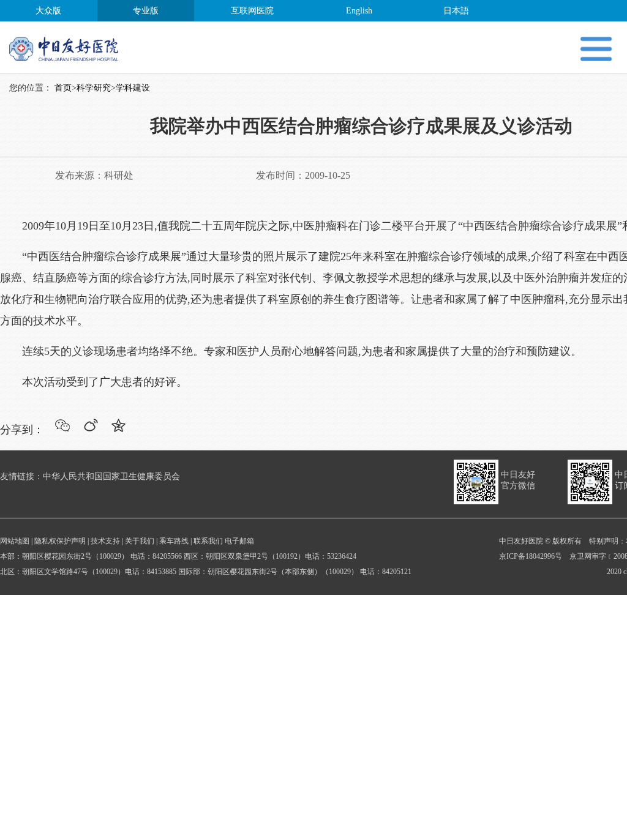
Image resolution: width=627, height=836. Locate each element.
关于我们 (139, 541)
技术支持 (105, 541)
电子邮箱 (239, 541)
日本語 (456, 10)
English (359, 10)
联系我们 (208, 541)
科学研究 (94, 87)
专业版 (146, 10)
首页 (63, 87)
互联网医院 (252, 10)
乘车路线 (174, 541)
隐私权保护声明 (60, 541)
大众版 (48, 10)
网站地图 (14, 541)
